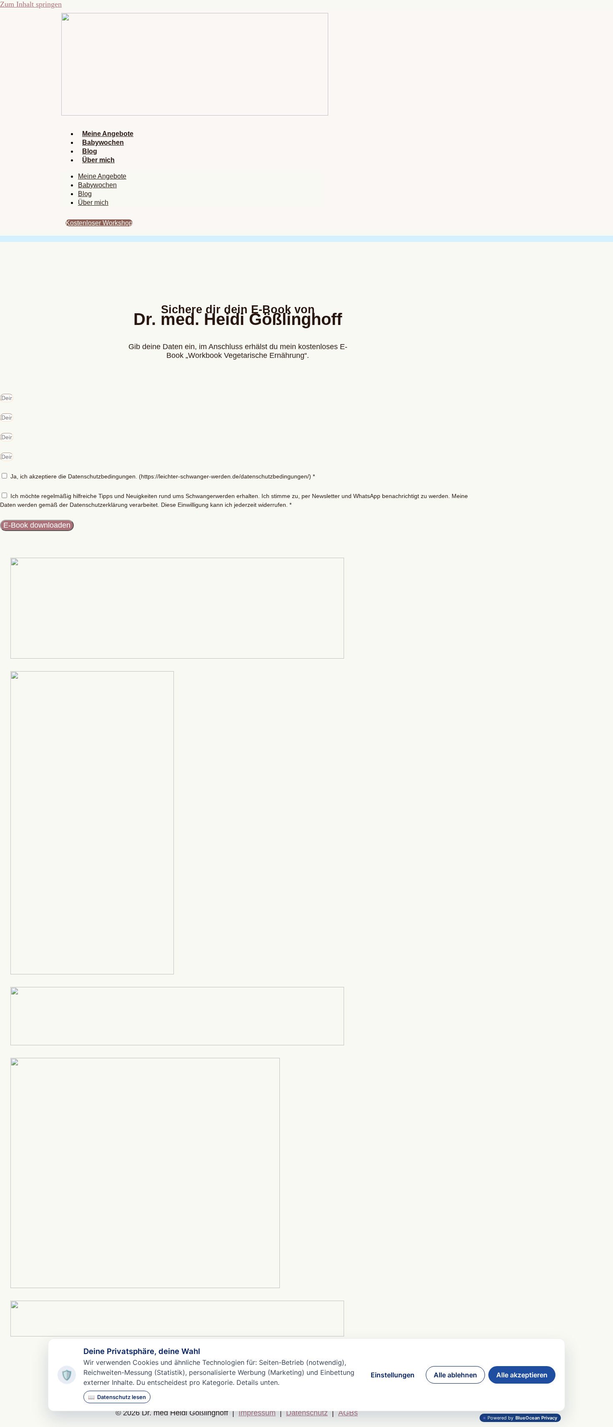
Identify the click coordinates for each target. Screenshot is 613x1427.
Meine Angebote (107, 133)
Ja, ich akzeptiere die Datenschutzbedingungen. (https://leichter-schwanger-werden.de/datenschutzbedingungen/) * (162, 476)
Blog (89, 151)
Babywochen (103, 142)
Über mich (98, 160)
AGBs (348, 1413)
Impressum (257, 1413)
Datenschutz (307, 1413)
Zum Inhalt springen (31, 4)
